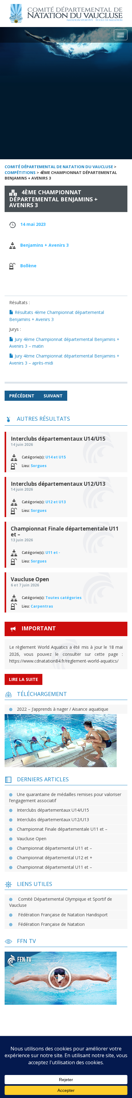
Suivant (53, 396)
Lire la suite (23, 679)
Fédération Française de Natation (51, 924)
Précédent (21, 396)
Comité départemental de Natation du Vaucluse (59, 166)
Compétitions (20, 172)
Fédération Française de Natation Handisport (63, 915)
